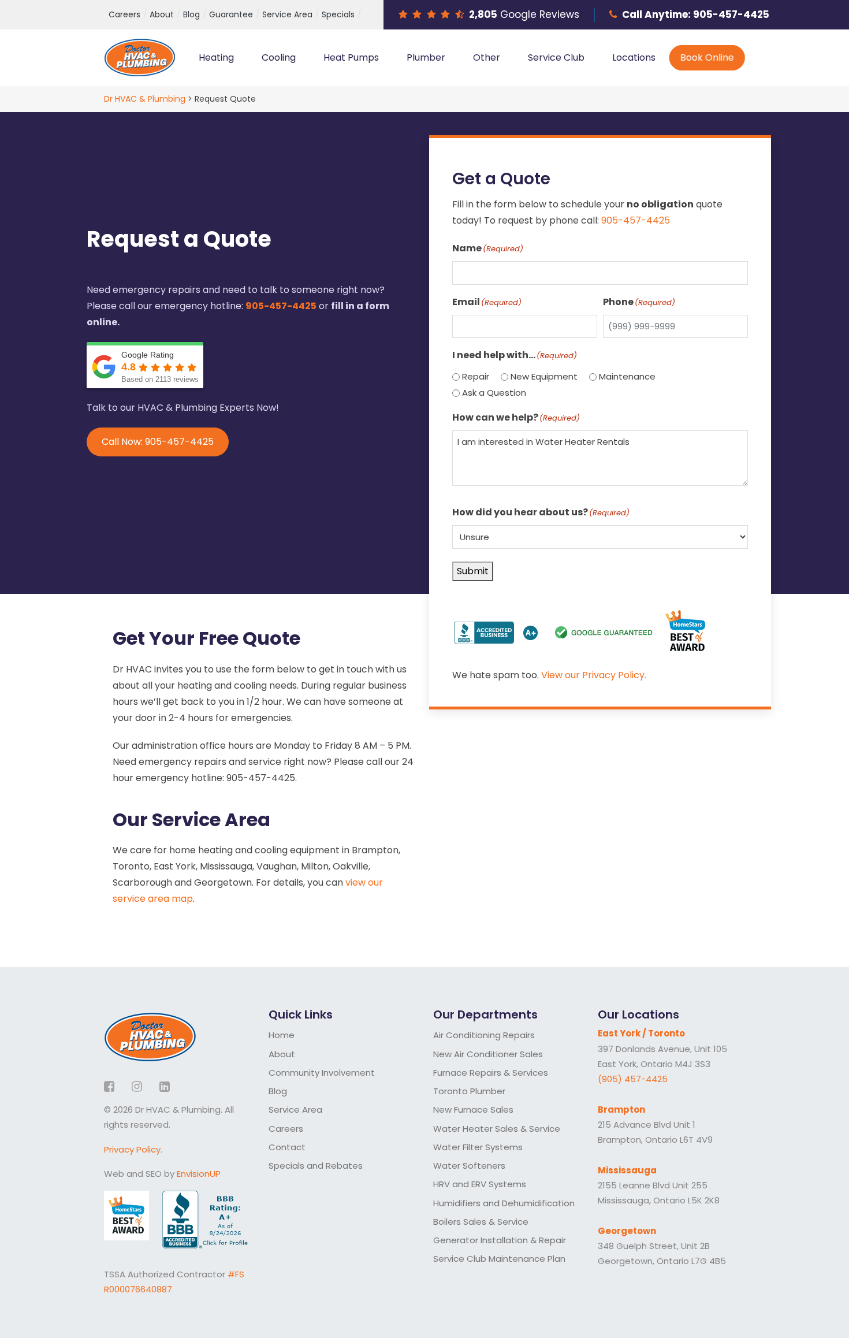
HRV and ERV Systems (479, 1184)
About (162, 14)
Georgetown (627, 1231)
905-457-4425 (731, 14)
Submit (473, 571)
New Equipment (544, 376)
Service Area (287, 14)
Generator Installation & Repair (499, 1240)
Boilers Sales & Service (480, 1222)
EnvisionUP (199, 1174)
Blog (191, 14)
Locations (634, 57)
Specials (338, 14)
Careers (124, 14)
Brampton (621, 1109)
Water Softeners (469, 1165)
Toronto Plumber (469, 1091)
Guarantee (231, 14)
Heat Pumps (351, 57)
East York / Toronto (641, 1033)
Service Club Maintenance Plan (499, 1258)
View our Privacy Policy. (593, 675)
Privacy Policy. (133, 1149)
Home (282, 1035)
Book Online (707, 57)
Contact (287, 1147)
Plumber (426, 57)
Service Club (556, 57)
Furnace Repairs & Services (490, 1072)
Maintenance (627, 376)
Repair (475, 376)
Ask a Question (494, 392)
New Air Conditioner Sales (488, 1054)
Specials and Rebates (316, 1165)
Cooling (279, 57)
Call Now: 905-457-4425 (158, 441)
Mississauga (627, 1170)
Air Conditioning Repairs (484, 1035)
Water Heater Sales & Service (496, 1129)
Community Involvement (322, 1072)
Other (486, 57)
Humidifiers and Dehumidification (504, 1203)
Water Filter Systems (478, 1147)
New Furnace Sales (473, 1109)
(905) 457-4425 (633, 1079)
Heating (216, 57)
